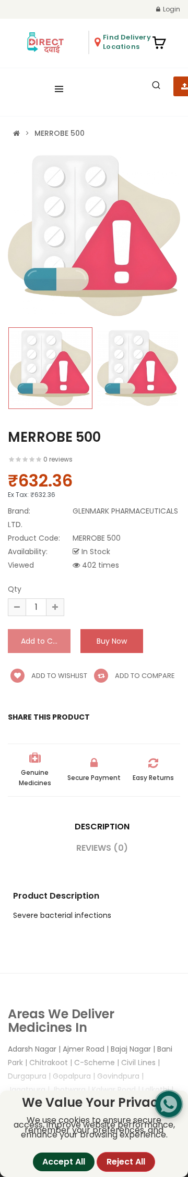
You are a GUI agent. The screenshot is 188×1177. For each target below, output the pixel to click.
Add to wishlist (58, 676)
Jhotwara (69, 1089)
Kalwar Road (114, 1089)
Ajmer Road (83, 1049)
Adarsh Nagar (32, 1049)
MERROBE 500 (59, 133)
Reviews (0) (102, 848)
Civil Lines (138, 1062)
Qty (14, 589)
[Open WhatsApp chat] (169, 1104)
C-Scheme (94, 1062)
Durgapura (27, 1076)
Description (102, 827)
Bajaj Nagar (131, 1049)
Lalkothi (155, 1089)
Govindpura (118, 1076)
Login (171, 9)
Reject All (126, 1162)
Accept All (63, 1162)
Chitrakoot (48, 1062)
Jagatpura (26, 1089)
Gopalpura (72, 1076)
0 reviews (58, 459)
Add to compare (144, 676)
